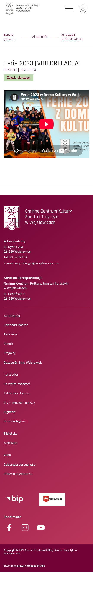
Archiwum (11, 443)
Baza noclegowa (15, 421)
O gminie (10, 412)
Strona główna (9, 37)
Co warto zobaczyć (17, 384)
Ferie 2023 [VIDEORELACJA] (72, 37)
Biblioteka (11, 434)
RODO (7, 455)
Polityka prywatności (18, 474)
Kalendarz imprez (16, 325)
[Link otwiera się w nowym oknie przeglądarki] (15, 499)
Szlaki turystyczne (16, 393)
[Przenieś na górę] (86, 589)
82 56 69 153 (18, 257)
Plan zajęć (11, 334)
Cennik (8, 344)
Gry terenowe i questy (19, 403)
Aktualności (40, 37)
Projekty (9, 353)
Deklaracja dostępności (19, 465)
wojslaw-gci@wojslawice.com (37, 263)
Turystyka (11, 375)
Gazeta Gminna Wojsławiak (23, 362)
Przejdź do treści (20, 26)
